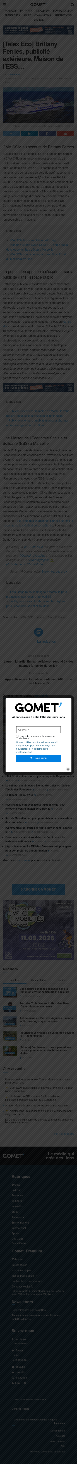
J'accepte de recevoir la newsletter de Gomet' (37, 737)
